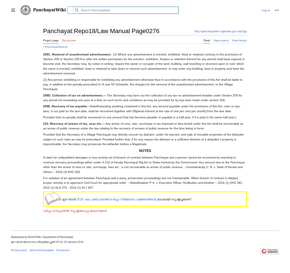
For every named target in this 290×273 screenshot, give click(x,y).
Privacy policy (19, 250)
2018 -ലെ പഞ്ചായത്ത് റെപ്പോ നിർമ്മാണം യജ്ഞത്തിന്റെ (116, 199)
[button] (13, 10)
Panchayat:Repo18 (56, 46)
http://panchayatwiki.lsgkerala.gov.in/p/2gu (221, 31)
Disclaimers (63, 250)
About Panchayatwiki (42, 250)
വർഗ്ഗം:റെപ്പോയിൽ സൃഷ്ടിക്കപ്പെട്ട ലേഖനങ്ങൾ (75, 210)
